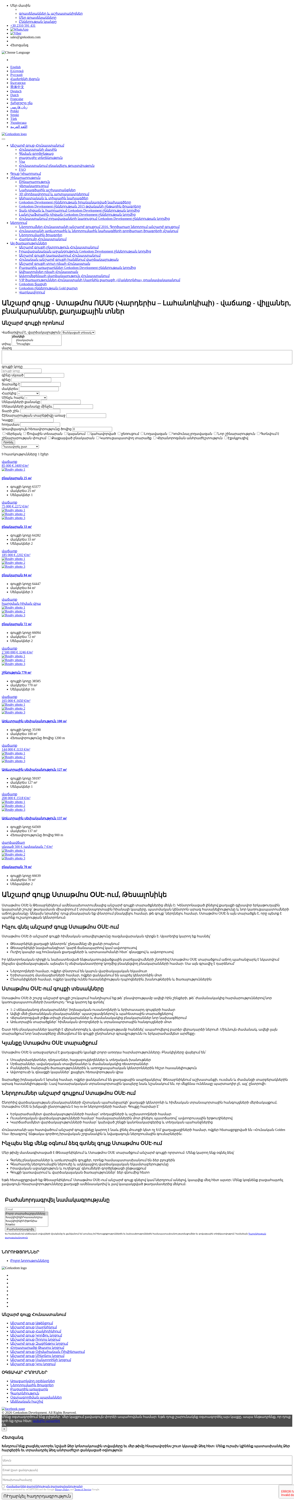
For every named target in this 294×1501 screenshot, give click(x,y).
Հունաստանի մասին (38, 149)
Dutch (14, 95)
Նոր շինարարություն (236, 434)
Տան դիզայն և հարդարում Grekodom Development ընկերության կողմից (79, 210)
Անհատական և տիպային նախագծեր (53, 198)
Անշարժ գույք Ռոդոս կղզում (35, 1339)
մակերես (10, 389)
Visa (22, 161)
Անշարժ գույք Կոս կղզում (33, 1364)
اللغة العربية (18, 127)
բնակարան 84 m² (17, 575)
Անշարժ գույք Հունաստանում (37, 145)
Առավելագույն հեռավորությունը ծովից (36, 429)
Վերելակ (14, 434)
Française (16, 99)
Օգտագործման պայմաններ (36, 1397)
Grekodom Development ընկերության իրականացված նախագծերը (75, 202)
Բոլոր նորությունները (29, 1260)
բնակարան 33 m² (17, 527)
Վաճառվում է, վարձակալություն (31, 332)
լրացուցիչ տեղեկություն (41, 158)
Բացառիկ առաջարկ (29, 1389)
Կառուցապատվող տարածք (126, 438)
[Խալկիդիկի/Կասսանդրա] (26, 1217)
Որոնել (8, 442)
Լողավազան (155, 434)
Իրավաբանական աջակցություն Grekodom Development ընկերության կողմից (85, 251)
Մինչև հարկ (13, 397)
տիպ (6, 344)
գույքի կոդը (12, 366)
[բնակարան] (36, 340)
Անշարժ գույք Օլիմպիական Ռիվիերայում (47, 1352)
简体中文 (17, 87)
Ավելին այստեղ (46, 1421)
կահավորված (103, 434)
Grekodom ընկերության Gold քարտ (48, 288)
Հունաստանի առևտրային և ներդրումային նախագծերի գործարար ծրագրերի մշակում (98, 231)
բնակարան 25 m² (17, 478)
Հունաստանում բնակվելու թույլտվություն (56, 165)
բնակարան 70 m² (17, 867)
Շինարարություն (34, 182)
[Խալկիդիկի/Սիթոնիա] (26, 1221)
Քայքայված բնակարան (72, 438)
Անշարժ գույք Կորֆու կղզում (36, 1335)
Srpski (14, 115)
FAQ (22, 169)
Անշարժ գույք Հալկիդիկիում (35, 1331)
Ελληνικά (16, 71)
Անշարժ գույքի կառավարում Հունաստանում (60, 255)
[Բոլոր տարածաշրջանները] (26, 1214)
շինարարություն (25, 178)
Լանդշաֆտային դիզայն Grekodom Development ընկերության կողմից (77, 214)
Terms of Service (82, 1489)
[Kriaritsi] (26, 1225)
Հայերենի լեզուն (25, 79)
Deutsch (16, 91)
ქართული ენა (21, 103)
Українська (18, 122)
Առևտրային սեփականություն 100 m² (34, 721)
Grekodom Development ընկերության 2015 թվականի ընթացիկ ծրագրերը (80, 206)
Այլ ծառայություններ (28, 243)
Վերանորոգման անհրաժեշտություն (190, 438)
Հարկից (9, 393)
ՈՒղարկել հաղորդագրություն (37, 1496)
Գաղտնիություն (24, 1393)
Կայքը (7, 420)
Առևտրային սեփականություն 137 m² (34, 818)
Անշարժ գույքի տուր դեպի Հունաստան (54, 263)
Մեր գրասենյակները (37, 17)
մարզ (7, 348)
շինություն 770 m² (16, 672)
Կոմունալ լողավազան (192, 434)
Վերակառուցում (34, 186)
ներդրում (18, 223)
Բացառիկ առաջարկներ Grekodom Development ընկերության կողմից (77, 268)
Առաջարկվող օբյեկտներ (32, 1381)
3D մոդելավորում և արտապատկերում (54, 194)
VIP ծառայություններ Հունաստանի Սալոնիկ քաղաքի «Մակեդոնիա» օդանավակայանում (99, 280)
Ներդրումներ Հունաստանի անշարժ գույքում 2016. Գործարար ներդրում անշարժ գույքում (99, 227)
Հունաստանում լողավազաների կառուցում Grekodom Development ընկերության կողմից (94, 218)
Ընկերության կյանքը (38, 21)
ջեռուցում (130, 434)
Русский (16, 75)
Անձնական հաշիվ (26, 1401)
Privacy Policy (62, 1489)
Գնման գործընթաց (36, 153)
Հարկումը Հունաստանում (43, 239)
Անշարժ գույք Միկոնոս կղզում (37, 1356)
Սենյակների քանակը (21, 402)
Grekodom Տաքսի (33, 284)
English (15, 67)
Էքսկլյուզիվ (238, 438)
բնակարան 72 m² (17, 624)
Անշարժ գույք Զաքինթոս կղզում (39, 1343)
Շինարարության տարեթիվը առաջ (33, 415)
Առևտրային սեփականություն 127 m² (34, 769)
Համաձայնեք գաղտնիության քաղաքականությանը (44, 1486)
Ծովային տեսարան (44, 434)
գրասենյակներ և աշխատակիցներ (51, 13)
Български (18, 83)
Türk (13, 119)
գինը (6, 379)
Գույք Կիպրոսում (25, 173)
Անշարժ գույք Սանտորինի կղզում (40, 1360)
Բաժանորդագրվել (20, 1229)
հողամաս (10, 424)
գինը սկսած (12, 375)
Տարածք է (11, 384)
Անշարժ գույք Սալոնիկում (33, 1327)
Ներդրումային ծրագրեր (40, 235)
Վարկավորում (32, 292)
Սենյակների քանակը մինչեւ (27, 406)
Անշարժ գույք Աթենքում (31, 1323)
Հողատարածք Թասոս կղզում (37, 1347)
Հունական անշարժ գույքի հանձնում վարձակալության (69, 259)
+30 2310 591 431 (23, 25)
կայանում (76, 434)
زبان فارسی (19, 107)
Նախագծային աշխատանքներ (47, 190)
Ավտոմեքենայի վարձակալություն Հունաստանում (64, 276)
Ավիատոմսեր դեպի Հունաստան (48, 272)
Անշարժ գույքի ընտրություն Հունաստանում (59, 247)
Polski (14, 111)
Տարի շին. (11, 411)
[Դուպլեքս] (36, 344)
